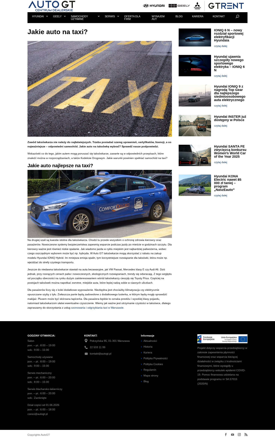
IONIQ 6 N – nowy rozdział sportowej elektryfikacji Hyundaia (228, 35)
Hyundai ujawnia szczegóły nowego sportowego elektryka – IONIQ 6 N (229, 63)
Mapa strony (150, 375)
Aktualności (150, 340)
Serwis (110, 16)
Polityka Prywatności (155, 358)
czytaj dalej (220, 45)
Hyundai (38, 16)
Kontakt (219, 16)
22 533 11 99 (97, 347)
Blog (179, 16)
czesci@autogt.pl (38, 413)
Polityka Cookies (153, 364)
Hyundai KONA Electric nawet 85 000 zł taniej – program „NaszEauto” (227, 183)
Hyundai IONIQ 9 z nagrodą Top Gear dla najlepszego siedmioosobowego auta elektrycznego (229, 93)
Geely (57, 16)
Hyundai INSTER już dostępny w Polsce (230, 118)
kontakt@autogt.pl (100, 353)
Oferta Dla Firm (132, 17)
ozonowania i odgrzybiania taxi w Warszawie (97, 307)
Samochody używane (79, 17)
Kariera (197, 16)
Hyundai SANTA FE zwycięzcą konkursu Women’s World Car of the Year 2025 (230, 151)
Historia (147, 346)
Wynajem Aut (158, 17)
